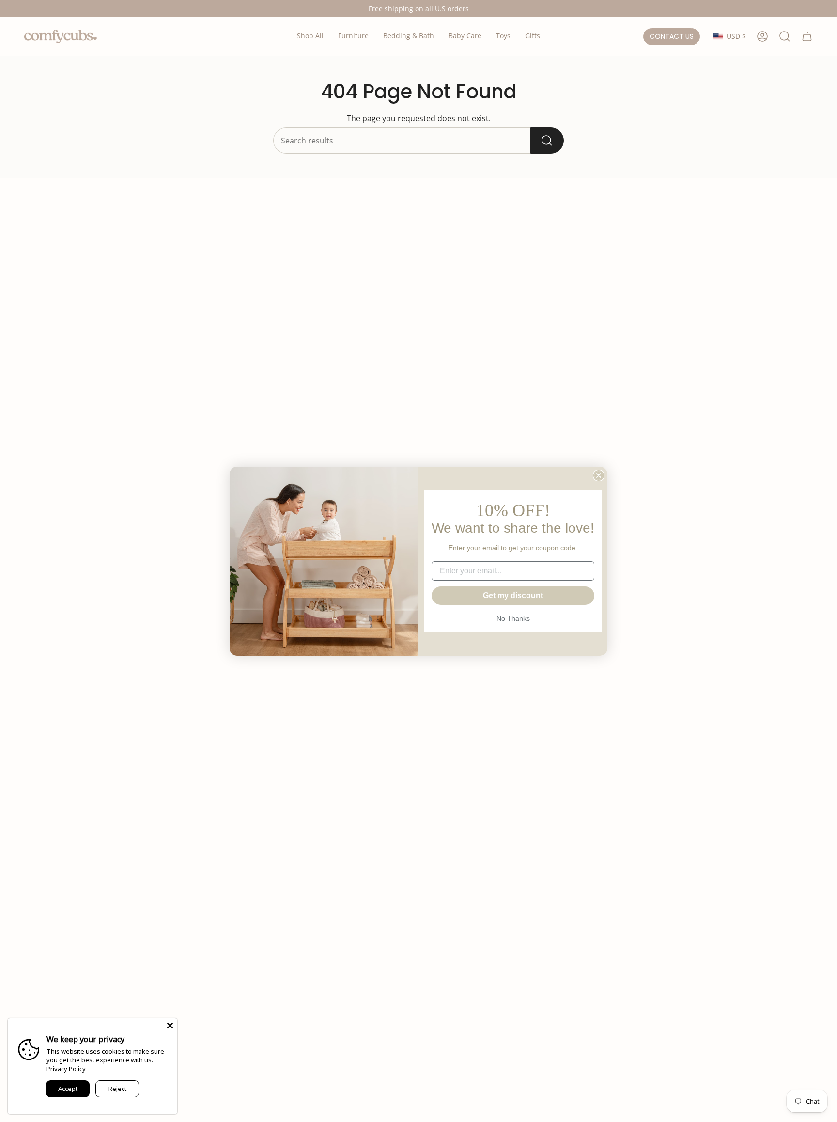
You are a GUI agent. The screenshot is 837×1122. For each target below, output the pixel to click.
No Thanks (513, 618)
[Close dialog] (599, 475)
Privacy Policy (66, 1068)
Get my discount (513, 595)
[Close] (170, 1025)
